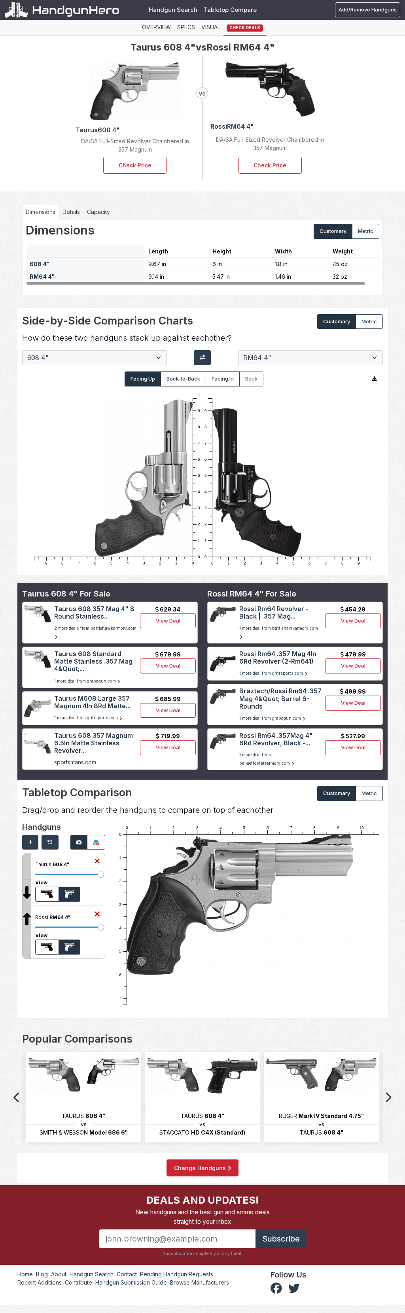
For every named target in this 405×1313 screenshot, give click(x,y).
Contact (127, 1274)
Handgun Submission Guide (131, 1282)
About (58, 1274)
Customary (333, 231)
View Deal (168, 620)
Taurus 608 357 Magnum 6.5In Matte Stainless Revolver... (93, 743)
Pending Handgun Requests (176, 1274)
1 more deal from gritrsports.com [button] (86, 717)
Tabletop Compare (230, 9)
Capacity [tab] (98, 211)
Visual (210, 27)
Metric (365, 231)
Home (25, 1274)
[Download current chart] (374, 378)
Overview (156, 27)
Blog (42, 1274)
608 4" (39, 264)
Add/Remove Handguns (368, 9)
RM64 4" (42, 276)
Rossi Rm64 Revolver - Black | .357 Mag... (273, 612)
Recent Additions (39, 1282)
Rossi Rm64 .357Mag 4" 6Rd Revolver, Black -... (276, 739)
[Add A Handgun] (30, 842)
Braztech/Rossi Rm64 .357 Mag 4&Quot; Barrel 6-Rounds (280, 698)
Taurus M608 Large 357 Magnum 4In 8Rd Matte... (92, 702)
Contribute (78, 1282)
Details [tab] (71, 211)
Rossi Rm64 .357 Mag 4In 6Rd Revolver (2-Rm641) (277, 657)
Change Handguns (200, 1168)
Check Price (135, 165)
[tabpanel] (202, 254)
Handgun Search (173, 9)
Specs (186, 27)
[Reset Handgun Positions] (50, 842)
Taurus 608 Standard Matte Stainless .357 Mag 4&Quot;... (93, 661)
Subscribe (281, 1239)
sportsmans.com (75, 762)
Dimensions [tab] (40, 211)
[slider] (101, 874)
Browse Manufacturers (199, 1282)
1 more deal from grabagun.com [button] (85, 681)
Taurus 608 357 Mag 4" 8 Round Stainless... (94, 612)
